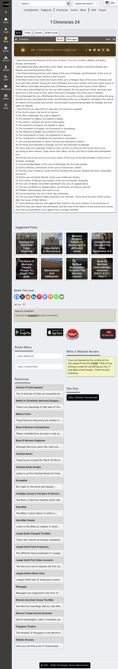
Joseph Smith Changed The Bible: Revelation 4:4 (102, 247)
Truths (27, 33)
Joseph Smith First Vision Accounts (34, 560)
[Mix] (50, 296)
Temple (102, 10)
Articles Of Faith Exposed (29, 387)
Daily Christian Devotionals (83, 397)
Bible (18, 33)
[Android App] (23, 332)
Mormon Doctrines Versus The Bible (35, 600)
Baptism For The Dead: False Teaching (26, 247)
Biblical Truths (23, 414)
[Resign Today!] (72, 334)
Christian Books (24, 453)
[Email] (61, 296)
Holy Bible (21, 507)
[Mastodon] (44, 296)
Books (39, 33)
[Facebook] (16, 296)
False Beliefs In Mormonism (52, 250)
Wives (83, 10)
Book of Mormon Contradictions (32, 427)
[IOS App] (55, 332)
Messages (72, 39)
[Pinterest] (39, 296)
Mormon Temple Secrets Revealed (34, 613)
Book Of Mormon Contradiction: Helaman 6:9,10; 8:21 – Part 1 (102, 269)
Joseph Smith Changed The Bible (33, 533)
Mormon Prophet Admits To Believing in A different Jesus (76, 243)
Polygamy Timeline (26, 626)
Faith (93, 10)
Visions (74, 10)
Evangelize (21, 480)
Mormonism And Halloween (51, 273)
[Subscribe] (108, 334)
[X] (22, 296)
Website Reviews (25, 639)
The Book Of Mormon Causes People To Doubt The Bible (26, 269)
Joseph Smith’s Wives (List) (30, 573)
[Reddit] (28, 296)
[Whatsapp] (56, 296)
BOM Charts (51, 33)
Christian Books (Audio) (28, 467)
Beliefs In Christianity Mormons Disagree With (39, 400)
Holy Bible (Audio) (25, 520)
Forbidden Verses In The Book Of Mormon (37, 493)
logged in (33, 315)
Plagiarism (46, 10)
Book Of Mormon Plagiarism (30, 440)
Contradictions (31, 10)
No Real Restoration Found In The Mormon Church (77, 270)
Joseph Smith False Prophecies (32, 546)
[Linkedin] (33, 296)
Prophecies (62, 10)
